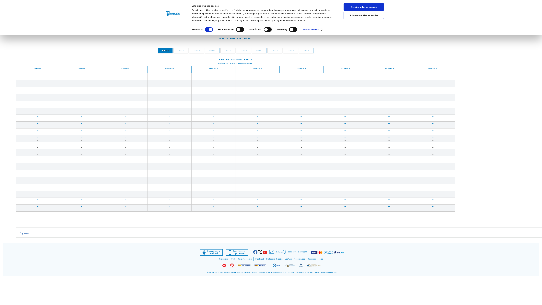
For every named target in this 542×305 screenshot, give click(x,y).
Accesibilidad (299, 259)
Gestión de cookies (315, 259)
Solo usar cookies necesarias (363, 15)
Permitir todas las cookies (364, 7)
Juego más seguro (245, 259)
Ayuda (233, 259)
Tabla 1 (165, 50)
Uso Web (288, 259)
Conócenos (223, 259)
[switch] (240, 29)
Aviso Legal (259, 259)
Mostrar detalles (310, 29)
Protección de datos (274, 259)
